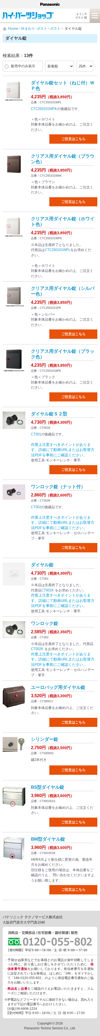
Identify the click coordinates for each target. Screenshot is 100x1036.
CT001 (36, 434)
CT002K (37, 649)
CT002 (36, 507)
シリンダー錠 (44, 739)
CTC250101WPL (57, 250)
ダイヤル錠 (42, 564)
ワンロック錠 (44, 623)
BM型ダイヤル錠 (48, 839)
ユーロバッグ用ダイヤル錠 (58, 687)
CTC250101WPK (44, 109)
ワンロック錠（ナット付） (58, 486)
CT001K (47, 590)
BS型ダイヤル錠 (47, 787)
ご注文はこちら (73, 139)
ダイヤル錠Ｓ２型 (49, 413)
